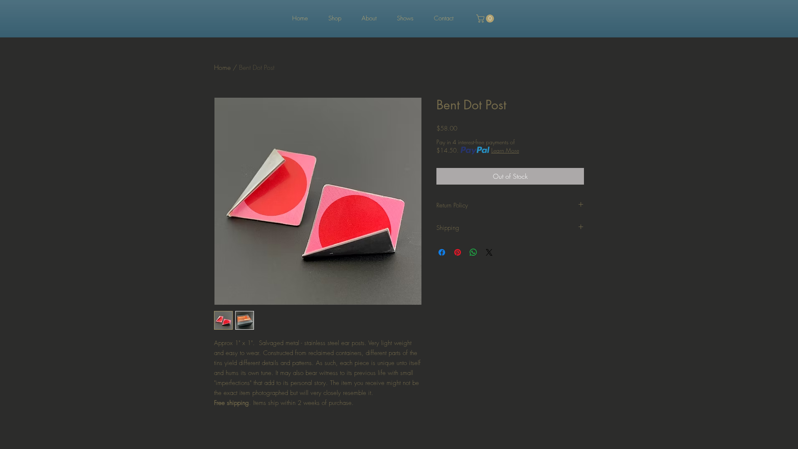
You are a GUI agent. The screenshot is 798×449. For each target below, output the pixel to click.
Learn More (505, 150)
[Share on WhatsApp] (473, 252)
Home (222, 67)
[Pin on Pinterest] (458, 252)
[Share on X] (489, 252)
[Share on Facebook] (442, 252)
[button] (486, 18)
